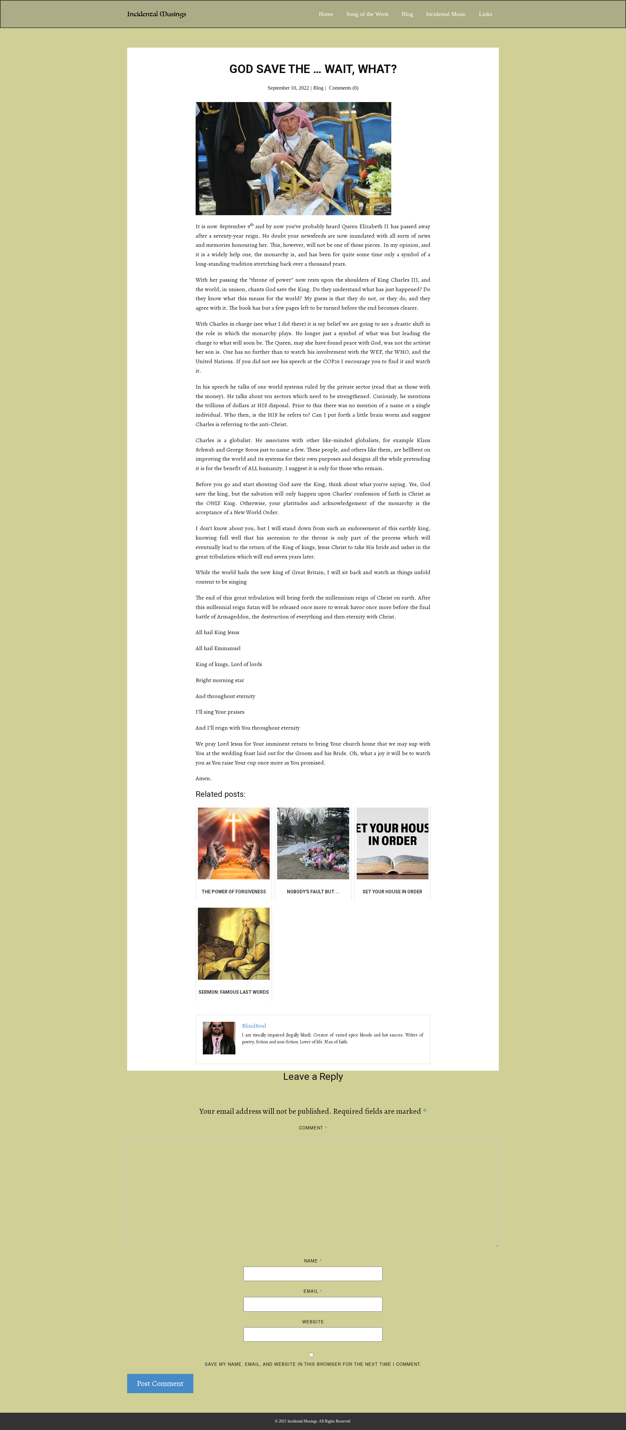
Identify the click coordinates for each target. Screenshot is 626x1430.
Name (313, 1261)
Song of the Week (367, 14)
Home (326, 14)
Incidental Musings (156, 14)
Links (485, 14)
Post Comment (160, 1383)
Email (313, 1291)
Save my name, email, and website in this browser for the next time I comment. (313, 1364)
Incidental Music (446, 14)
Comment (313, 1128)
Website (313, 1321)
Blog (407, 14)
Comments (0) (343, 88)
